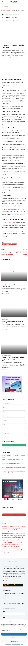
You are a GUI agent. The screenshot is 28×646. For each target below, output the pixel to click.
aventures (4, 530)
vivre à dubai (17, 552)
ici (5, 236)
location (4, 546)
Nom (4, 617)
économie (4, 553)
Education (11, 533)
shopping (7, 552)
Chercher (14, 514)
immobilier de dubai (7, 537)
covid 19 (15, 530)
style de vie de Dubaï (16, 55)
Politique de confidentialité (16, 644)
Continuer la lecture (5, 293)
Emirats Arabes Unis (19, 533)
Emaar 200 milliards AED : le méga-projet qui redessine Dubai (13, 456)
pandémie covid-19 (15, 548)
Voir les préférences (14, 641)
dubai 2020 (12, 531)
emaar (14, 533)
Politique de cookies (8, 644)
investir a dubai (8, 540)
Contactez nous (6, 599)
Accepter (14, 634)
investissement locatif (18, 544)
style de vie (14, 244)
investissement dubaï (17, 540)
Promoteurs (14, 282)
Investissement (8, 282)
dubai (9, 531)
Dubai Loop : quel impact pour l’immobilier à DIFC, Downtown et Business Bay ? (13, 460)
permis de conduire (7, 244)
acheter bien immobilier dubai (9, 528)
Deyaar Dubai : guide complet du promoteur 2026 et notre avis (13, 464)
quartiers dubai (19, 550)
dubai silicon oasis (17, 531)
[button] (26, 621)
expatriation (5, 535)
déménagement (5, 533)
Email (4, 611)
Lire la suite (5, 580)
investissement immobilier (12, 542)
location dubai (9, 546)
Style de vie (15, 20)
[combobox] (14, 407)
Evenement (23, 533)
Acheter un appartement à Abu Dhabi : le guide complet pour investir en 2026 (13, 468)
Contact (22, 644)
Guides (11, 20)
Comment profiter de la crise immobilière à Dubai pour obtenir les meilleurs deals (13, 472)
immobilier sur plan (16, 538)
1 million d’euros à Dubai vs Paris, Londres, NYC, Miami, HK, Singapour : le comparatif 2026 (13, 359)
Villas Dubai (11, 552)
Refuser (14, 637)
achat (3, 526)
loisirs (13, 546)
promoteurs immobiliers (10, 550)
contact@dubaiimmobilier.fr (9, 597)
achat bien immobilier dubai (11, 526)
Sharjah (4, 552)
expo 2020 (11, 535)
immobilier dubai (17, 537)
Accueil (3, 10)
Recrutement (5, 603)
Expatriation (8, 10)
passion (20, 548)
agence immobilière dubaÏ (18, 528)
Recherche (14, 445)
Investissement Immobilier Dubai (8, 544)
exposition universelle (18, 535)
